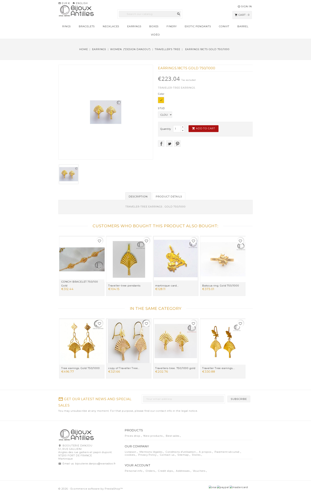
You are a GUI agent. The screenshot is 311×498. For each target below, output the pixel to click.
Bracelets (87, 26)
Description (138, 196)
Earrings (134, 26)
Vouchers (199, 470)
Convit (224, 26)
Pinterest (177, 143)
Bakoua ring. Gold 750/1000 (220, 285)
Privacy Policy (147, 454)
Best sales (173, 435)
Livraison (131, 451)
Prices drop (133, 435)
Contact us (167, 454)
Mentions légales (151, 451)
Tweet (169, 143)
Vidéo (155, 34)
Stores (196, 454)
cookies (130, 454)
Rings (66, 26)
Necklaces (111, 26)
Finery (172, 26)
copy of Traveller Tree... (124, 368)
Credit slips (165, 470)
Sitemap (184, 454)
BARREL (242, 26)
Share (161, 143)
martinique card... (167, 285)
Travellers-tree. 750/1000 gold (175, 368)
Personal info (134, 470)
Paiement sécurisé (227, 451)
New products (153, 435)
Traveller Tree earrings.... (218, 368)
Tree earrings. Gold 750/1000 (80, 368)
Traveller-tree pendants (124, 285)
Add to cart (203, 128)
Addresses (183, 470)
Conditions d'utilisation (181, 451)
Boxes (154, 26)
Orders (151, 470)
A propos (205, 451)
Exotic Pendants (198, 26)
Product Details (169, 196)
